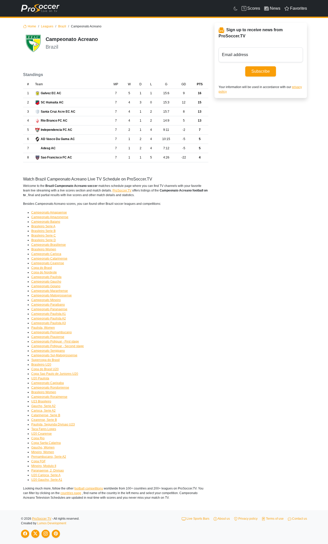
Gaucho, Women (43, 447)
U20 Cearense (41, 433)
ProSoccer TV (41, 518)
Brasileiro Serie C (43, 235)
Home (32, 26)
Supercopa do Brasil (45, 360)
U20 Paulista (40, 378)
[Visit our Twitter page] (35, 534)
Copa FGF (38, 461)
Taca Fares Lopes (43, 429)
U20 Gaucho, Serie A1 (46, 480)
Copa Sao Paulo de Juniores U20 (54, 374)
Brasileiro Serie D (43, 240)
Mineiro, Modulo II (43, 466)
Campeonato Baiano (45, 221)
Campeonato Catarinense (49, 258)
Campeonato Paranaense (49, 309)
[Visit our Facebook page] (25, 534)
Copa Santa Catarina (46, 443)
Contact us (299, 518)
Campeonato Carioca (46, 254)
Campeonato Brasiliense (48, 245)
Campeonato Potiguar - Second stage (57, 346)
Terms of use (274, 518)
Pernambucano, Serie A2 (48, 456)
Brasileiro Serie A (43, 226)
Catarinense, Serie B (45, 415)
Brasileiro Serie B (43, 231)
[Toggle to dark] (236, 8)
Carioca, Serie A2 (43, 410)
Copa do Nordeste (44, 272)
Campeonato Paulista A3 (48, 323)
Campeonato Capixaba (47, 383)
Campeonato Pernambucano (51, 332)
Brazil (62, 26)
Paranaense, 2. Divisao (47, 470)
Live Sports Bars (197, 518)
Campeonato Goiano (45, 286)
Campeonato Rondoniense (50, 387)
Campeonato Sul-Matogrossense (54, 355)
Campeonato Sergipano (48, 351)
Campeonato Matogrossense (51, 295)
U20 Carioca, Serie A (45, 475)
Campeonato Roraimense (49, 397)
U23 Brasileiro (41, 401)
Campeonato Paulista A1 (48, 314)
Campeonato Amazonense (49, 217)
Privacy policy (248, 518)
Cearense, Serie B (44, 420)
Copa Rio (38, 438)
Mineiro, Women (42, 452)
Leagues (47, 26)
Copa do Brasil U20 (45, 369)
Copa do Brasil (41, 268)
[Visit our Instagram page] (46, 534)
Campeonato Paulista (46, 277)
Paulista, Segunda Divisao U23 (53, 424)
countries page (70, 493)
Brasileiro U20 (41, 364)
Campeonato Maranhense (49, 291)
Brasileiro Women (43, 249)
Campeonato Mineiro (46, 300)
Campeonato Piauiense (47, 337)
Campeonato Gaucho (46, 281)
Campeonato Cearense (47, 263)
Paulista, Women (43, 327)
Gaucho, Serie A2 (43, 406)
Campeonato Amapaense (49, 212)
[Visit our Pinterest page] (56, 534)
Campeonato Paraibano (48, 304)
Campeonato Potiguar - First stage (55, 341)
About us (223, 518)
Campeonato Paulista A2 (48, 318)
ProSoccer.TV (121, 190)
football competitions (88, 488)
